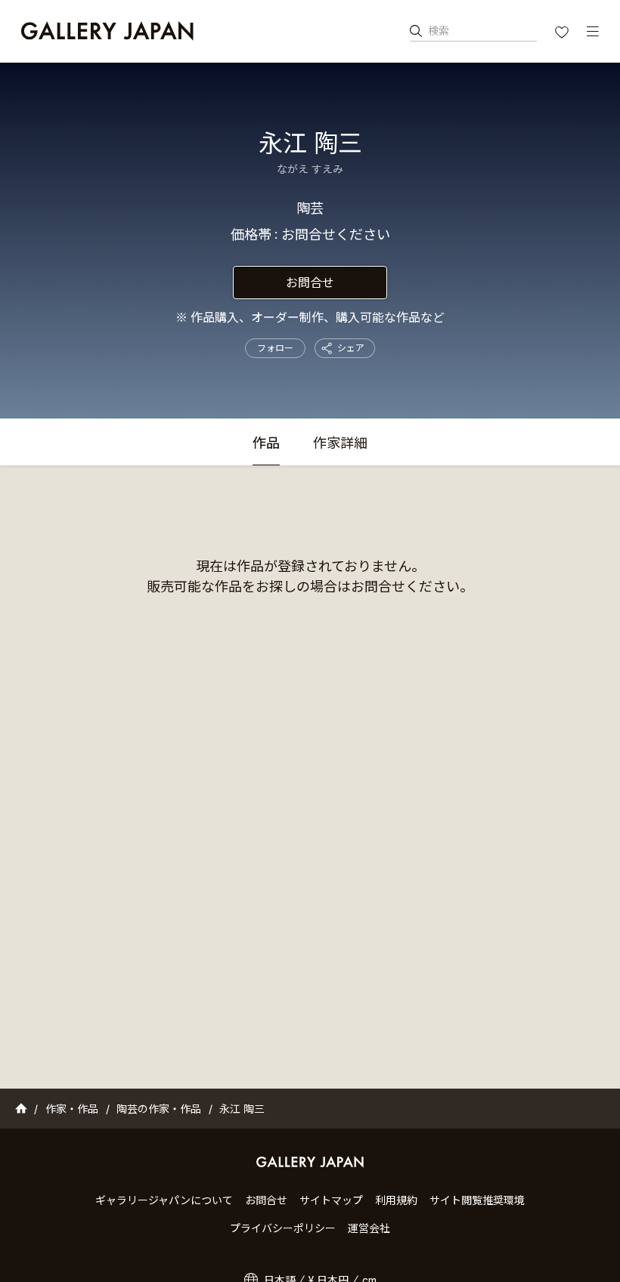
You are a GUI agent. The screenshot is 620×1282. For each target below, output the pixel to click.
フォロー (275, 348)
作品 (266, 444)
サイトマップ (331, 1200)
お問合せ (310, 282)
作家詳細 (340, 444)
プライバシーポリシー (283, 1228)
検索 (438, 30)
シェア (350, 348)
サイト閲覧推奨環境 (477, 1200)
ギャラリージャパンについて (164, 1200)
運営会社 (369, 1228)
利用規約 (396, 1200)
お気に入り (563, 34)
